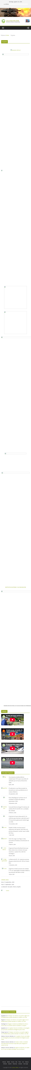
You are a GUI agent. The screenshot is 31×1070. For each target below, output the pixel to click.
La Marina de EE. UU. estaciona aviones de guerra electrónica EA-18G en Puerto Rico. (19, 861)
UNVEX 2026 (5, 880)
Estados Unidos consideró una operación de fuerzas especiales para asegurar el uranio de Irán (14, 1043)
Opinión (10, 1063)
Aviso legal (25, 1063)
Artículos (5, 1063)
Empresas (15, 1063)
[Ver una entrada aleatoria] (28, 28)
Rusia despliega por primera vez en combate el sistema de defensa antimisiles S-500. (18, 799)
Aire (23, 1062)
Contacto (20, 1063)
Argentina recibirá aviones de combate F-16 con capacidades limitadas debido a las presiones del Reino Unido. (19, 870)
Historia (27, 1062)
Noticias (4, 1062)
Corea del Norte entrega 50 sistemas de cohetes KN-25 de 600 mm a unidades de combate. (19, 808)
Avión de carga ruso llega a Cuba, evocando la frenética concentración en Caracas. (19, 840)
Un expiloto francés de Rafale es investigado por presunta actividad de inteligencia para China (15, 1037)
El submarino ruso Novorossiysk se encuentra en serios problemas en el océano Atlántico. (18, 790)
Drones (12, 1062)
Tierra (19, 1062)
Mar (16, 1062)
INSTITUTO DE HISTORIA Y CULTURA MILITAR (15, 587)
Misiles (8, 1062)
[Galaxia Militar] (15, 9)
